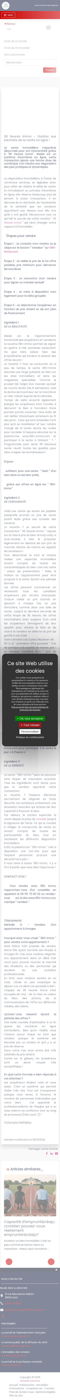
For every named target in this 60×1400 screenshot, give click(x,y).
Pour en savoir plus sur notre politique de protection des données (30, 708)
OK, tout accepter (31, 718)
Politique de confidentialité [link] (30, 737)
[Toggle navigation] (8, 15)
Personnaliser (30, 732)
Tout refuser (31, 725)
